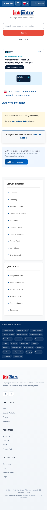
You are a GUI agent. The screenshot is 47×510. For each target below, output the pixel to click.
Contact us (14, 310)
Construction (39, 339)
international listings (20, 121)
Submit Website (9, 413)
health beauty (24, 343)
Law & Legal (14, 248)
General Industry (8, 330)
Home (5, 409)
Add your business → (16, 162)
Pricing (5, 417)
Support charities (16, 303)
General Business (36, 330)
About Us (6, 436)
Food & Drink (15, 241)
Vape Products (16, 347)
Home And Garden (22, 330)
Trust (5, 445)
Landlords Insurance (14, 95)
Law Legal (38, 352)
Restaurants (6, 356)
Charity (5, 468)
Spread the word (16, 289)
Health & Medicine (17, 234)
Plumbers (39, 347)
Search (24, 33)
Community (7, 464)
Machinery (6, 352)
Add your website (16, 276)
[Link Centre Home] (23, 13)
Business (13, 193)
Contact (6, 441)
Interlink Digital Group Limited (13, 495)
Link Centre (14, 91)
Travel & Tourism (16, 207)
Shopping (13, 200)
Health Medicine (22, 334)
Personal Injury (28, 347)
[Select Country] (6, 91)
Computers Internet (36, 334)
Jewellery (14, 343)
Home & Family (16, 227)
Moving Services (18, 352)
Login (5, 477)
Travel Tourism (7, 339)
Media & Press (8, 472)
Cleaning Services (8, 334)
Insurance (28, 91)
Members (6, 421)
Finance (5, 343)
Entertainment (15, 255)
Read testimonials (17, 282)
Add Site (9, 3)
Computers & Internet (18, 214)
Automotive (28, 339)
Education (14, 220)
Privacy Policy (8, 449)
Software (34, 343)
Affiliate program (16, 296)
